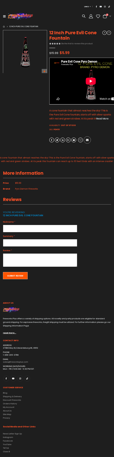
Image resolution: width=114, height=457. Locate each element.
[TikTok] (109, 6)
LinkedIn (62, 140)
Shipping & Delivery (12, 396)
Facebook (51, 140)
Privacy (6, 417)
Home (4, 26)
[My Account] (90, 16)
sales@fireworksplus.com (15, 362)
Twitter (57, 140)
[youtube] (101, 6)
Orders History (10, 403)
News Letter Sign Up (12, 433)
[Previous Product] (104, 33)
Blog (5, 392)
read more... (9, 332)
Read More (102, 118)
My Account (8, 407)
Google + (68, 140)
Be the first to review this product (77, 43)
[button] (44, 71)
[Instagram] (105, 6)
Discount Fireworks (12, 400)
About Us (7, 410)
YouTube (7, 444)
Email (73, 140)
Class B (6, 451)
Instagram (20, 379)
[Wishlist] (98, 16)
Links (86, 6)
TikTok (27, 379)
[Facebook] (96, 6)
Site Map (7, 414)
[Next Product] (109, 33)
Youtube (13, 379)
